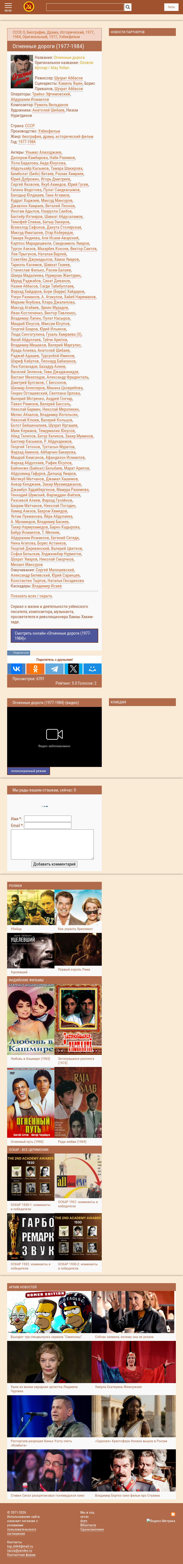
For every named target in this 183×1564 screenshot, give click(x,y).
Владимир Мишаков (28, 345)
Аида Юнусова (52, 163)
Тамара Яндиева (25, 237)
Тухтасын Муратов (58, 446)
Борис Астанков (51, 543)
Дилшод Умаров (61, 473)
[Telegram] (54, 668)
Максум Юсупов (55, 323)
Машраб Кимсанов (27, 457)
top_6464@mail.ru (20, 1546)
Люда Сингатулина (27, 334)
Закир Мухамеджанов (61, 484)
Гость (171, 7)
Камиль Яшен (70, 83)
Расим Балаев (58, 270)
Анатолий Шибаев (48, 110)
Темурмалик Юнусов (56, 430)
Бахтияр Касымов (26, 441)
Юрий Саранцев (66, 575)
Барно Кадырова (64, 527)
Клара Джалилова (58, 302)
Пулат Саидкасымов (61, 189)
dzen (83, 1521)
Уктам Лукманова (26, 516)
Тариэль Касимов (26, 264)
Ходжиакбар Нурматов (61, 553)
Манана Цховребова (65, 387)
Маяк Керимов (24, 430)
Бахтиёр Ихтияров (27, 216)
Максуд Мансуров (57, 200)
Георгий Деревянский (30, 548)
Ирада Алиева (23, 350)
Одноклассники (92, 1529)
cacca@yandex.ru (19, 1550)
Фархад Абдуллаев (27, 462)
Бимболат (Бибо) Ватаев (32, 173)
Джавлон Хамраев (27, 205)
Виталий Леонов (60, 205)
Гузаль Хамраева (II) (63, 334)
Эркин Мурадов (54, 307)
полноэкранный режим (28, 771)
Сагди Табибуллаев (57, 286)
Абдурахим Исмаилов (30, 99)
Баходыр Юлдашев (27, 195)
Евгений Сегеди (65, 537)
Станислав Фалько (27, 270)
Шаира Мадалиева (27, 275)
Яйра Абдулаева (58, 516)
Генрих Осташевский (29, 393)
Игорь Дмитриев (55, 179)
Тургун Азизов (23, 248)
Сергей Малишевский (55, 569)
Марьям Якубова (25, 302)
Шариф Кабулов (25, 361)
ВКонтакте (88, 1525)
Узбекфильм (69, 37)
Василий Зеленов (26, 371)
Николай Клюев (25, 420)
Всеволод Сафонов (28, 227)
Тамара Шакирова (66, 168)
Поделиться (21, 652)
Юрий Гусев (78, 184)
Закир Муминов (79, 436)
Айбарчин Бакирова (57, 452)
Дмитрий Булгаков (27, 382)
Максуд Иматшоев (27, 232)
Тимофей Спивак (26, 221)
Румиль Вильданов (51, 104)
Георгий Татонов (25, 446)
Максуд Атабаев (25, 307)
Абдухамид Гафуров (28, 473)
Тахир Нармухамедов (29, 527)
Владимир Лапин (26, 318)
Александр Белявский (30, 575)
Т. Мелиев (50, 532)
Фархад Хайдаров (26, 291)
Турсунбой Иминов (57, 355)
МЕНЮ (8, 10)
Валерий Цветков (66, 548)
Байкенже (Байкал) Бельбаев (36, 468)
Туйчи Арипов (55, 339)
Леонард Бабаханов (58, 361)
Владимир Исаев (47, 585)
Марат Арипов (76, 468)
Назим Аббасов (24, 286)
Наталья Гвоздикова (66, 580)
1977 (89, 32)
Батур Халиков (50, 436)
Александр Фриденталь (67, 377)
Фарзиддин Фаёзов (63, 494)
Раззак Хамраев (69, 173)
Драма (52, 32)
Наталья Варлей (52, 254)
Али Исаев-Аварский (60, 237)
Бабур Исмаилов (25, 532)
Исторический (72, 32)
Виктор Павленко (59, 312)
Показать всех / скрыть (31, 596)
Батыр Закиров (56, 221)
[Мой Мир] (92, 668)
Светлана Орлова (64, 393)
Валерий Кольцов (56, 420)
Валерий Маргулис (64, 345)
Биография (36, 32)
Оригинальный (35, 37)
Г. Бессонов (56, 382)
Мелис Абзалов (24, 414)
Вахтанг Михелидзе (28, 377)
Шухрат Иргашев (62, 425)
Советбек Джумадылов (31, 259)
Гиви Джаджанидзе (61, 371)
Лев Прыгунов (23, 254)
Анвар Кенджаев (26, 484)
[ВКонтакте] (16, 668)
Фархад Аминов (25, 452)
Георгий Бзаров (24, 328)
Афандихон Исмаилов (65, 457)
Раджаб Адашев (25, 355)
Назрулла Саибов (56, 211)
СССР (17, 32)
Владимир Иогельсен (59, 414)
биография (31, 136)
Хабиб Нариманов (80, 296)
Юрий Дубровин (25, 179)
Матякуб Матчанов (27, 478)
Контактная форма (21, 1555)
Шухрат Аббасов (68, 78)
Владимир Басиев (53, 521)
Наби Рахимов (62, 157)
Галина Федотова (26, 189)
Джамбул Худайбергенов (33, 489)
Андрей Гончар (59, 398)
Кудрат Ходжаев (25, 200)
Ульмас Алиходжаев (43, 152)
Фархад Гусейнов (57, 500)
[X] (73, 668)
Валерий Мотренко (27, 398)
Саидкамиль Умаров (71, 243)
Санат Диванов (56, 280)
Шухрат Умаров (24, 559)
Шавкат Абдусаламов (63, 216)
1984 (17, 37)
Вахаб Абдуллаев (26, 339)
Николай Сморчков (56, 559)
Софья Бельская (25, 553)
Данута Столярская (64, 227)
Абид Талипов (23, 436)
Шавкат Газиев (57, 264)
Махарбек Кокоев (53, 248)
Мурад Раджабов (26, 280)
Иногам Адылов (25, 211)
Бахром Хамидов (52, 511)
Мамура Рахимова (72, 489)
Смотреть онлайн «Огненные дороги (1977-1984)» (53, 636)
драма (48, 136)
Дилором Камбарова (29, 157)
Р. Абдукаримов (58, 441)
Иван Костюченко (27, 312)
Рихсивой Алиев (25, 500)
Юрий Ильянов (53, 328)
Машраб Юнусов (25, 323)
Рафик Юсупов (59, 462)
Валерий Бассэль (55, 403)
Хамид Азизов (23, 511)
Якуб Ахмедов (53, 184)
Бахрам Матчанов (26, 505)
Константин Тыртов (28, 580)
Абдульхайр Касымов (30, 168)
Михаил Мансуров (27, 564)
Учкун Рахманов (25, 296)
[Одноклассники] (35, 668)
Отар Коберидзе (59, 232)
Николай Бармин (26, 409)
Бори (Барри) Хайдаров (64, 291)
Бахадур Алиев (52, 366)
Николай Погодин (59, 505)
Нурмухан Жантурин (63, 275)
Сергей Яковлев (25, 184)
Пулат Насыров (56, 318)
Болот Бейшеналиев (29, 425)
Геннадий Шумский (28, 494)
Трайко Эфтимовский (51, 94)
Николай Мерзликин (60, 409)
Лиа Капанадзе (24, 366)
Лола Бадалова (24, 163)
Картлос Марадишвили (31, 243)
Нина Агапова (23, 543)
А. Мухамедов (23, 521)
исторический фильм (74, 136)
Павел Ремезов (24, 403)
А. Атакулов (51, 296)
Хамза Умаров (66, 259)
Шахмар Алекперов (28, 387)
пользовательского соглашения (21, 1531)
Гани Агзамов (57, 195)
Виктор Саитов (83, 248)
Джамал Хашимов (62, 478)
